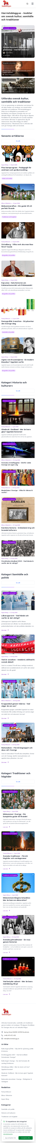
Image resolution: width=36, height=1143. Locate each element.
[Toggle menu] (32, 4)
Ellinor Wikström (6, 203)
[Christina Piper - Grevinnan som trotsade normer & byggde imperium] (17, 69)
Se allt (18, 141)
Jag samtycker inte (10, 1138)
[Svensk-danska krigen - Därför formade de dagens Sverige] (17, 86)
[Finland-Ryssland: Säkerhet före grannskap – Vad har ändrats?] (17, 41)
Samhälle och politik (10, 28)
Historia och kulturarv (9, 80)
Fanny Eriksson (5, 241)
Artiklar (4, 1044)
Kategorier (6, 1105)
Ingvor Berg (4, 165)
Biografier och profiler (9, 63)
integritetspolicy (8, 1134)
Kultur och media (7, 178)
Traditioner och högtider (9, 217)
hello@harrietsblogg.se (11, 1039)
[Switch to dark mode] (27, 3)
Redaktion (5, 1087)
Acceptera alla (25, 1138)
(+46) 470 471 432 (10, 1035)
